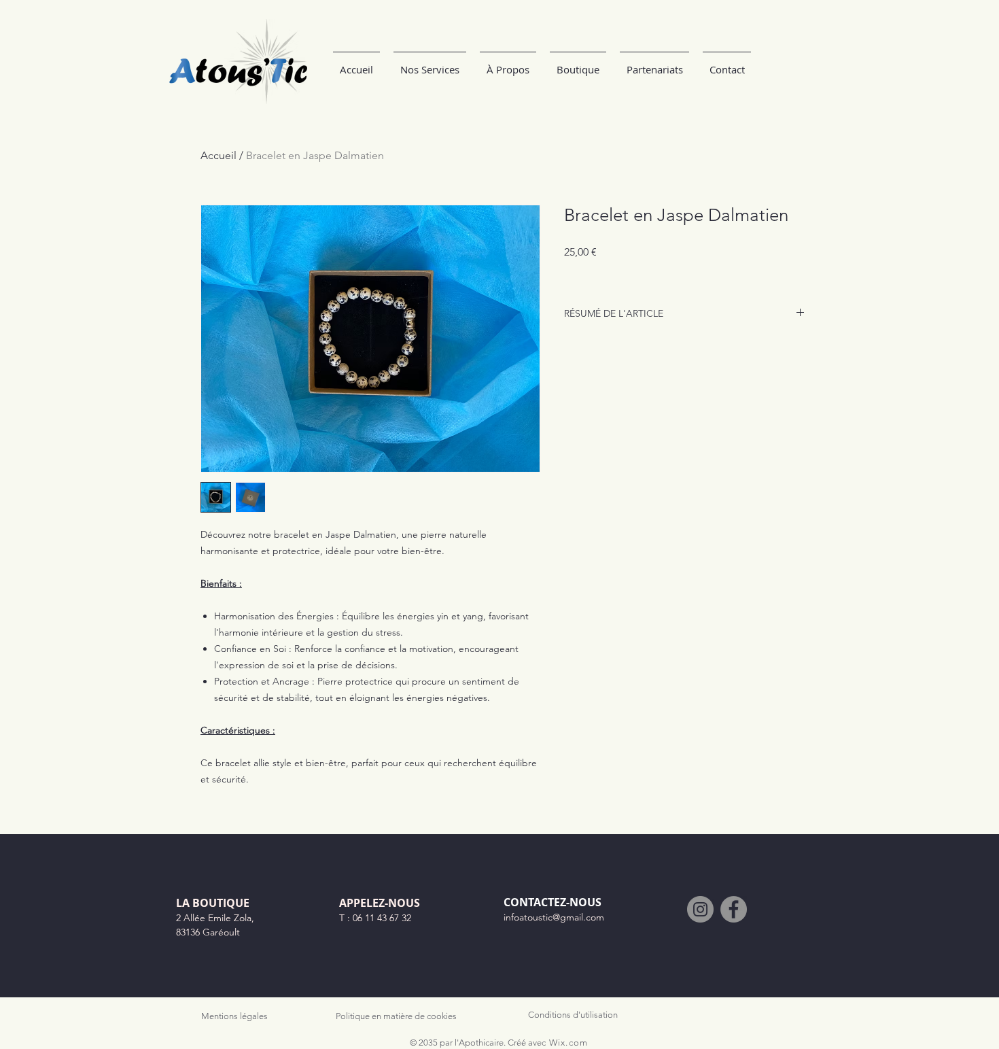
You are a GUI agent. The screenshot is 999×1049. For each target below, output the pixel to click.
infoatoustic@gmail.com (554, 917)
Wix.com (569, 1042)
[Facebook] (733, 909)
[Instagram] (700, 909)
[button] (508, 63)
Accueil (218, 155)
